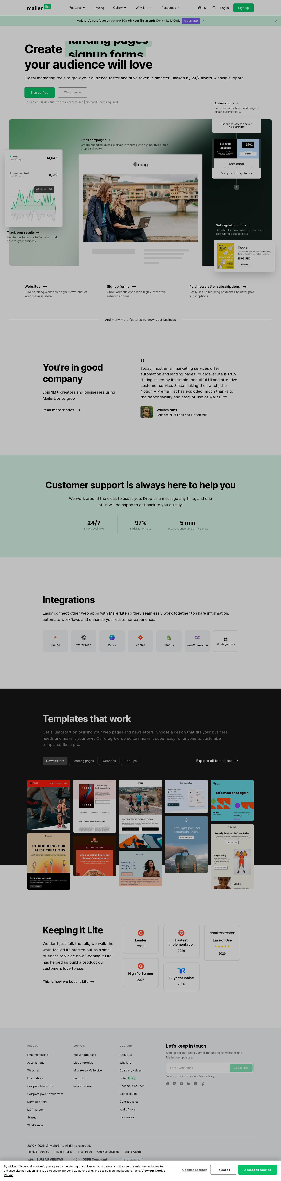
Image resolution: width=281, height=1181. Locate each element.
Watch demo (72, 92)
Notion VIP (199, 415)
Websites (109, 761)
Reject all (223, 1170)
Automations (35, 1062)
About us (126, 1054)
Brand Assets (133, 1151)
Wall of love (128, 1109)
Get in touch (128, 1093)
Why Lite (125, 1062)
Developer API (37, 1101)
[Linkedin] (188, 1084)
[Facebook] (168, 1084)
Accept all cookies (257, 1170)
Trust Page (85, 1151)
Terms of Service (38, 1151)
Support (79, 1078)
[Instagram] (195, 1084)
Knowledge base (85, 1054)
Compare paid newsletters (45, 1094)
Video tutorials (83, 1062)
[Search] (214, 7)
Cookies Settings (108, 1151)
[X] (175, 1084)
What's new (35, 1125)
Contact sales (129, 1101)
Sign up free (40, 92)
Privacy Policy (206, 1076)
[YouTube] (182, 1084)
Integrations (35, 1078)
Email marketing (37, 1054)
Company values (131, 1070)
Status (31, 1117)
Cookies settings (194, 1170)
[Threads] (202, 1084)
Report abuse (83, 1086)
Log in (224, 8)
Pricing (99, 8)
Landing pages (83, 761)
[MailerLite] (39, 7)
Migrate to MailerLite (88, 1070)
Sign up (243, 8)
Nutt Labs (177, 415)
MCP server (35, 1109)
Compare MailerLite (40, 1086)
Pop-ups (130, 761)
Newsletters (55, 761)
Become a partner (132, 1086)
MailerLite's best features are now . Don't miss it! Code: (140, 20)
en (204, 8)
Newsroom (127, 1117)
